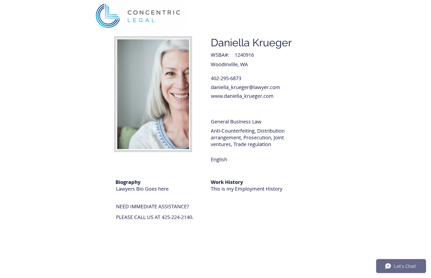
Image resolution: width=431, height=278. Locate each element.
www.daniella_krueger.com (242, 96)
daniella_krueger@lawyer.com (245, 87)
